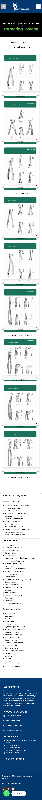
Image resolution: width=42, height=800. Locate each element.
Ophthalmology (11, 645)
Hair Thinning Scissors (13, 511)
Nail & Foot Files (11, 524)
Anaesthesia (10, 613)
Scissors (8, 658)
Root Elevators (10, 593)
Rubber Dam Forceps (13, 595)
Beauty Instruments (11, 501)
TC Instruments (11, 661)
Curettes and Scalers (13, 547)
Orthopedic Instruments (14, 650)
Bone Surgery (10, 619)
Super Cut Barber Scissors (15, 535)
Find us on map (12, 753)
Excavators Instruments (14, 561)
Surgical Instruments (11, 609)
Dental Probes (10, 553)
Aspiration (9, 616)
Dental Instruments (20, 23)
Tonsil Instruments (12, 664)
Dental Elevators (11, 550)
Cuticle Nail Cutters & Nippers (17, 505)
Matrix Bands (10, 577)
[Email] (4, 789)
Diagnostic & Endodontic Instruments (20, 558)
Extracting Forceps (20, 193)
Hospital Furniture (12, 632)
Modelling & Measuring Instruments (19, 579)
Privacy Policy (16, 783)
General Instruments (13, 624)
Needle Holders (11, 640)
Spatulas (8, 598)
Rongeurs (8, 590)
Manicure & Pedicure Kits (15, 516)
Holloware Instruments (14, 629)
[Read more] (20, 93)
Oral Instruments (12, 648)
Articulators (9, 545)
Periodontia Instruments (14, 587)
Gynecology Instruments (15, 627)
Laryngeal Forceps (12, 637)
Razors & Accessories (13, 532)
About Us (5, 783)
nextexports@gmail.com (16, 750)
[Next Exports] (21, 6)
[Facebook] (8, 789)
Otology (8, 653)
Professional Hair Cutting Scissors (18, 529)
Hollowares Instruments (14, 571)
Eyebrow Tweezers (12, 508)
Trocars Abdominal (12, 666)
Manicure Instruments (14, 519)
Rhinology (9, 656)
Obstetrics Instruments (14, 643)
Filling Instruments (12, 566)
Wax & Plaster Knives (13, 603)
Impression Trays (12, 574)
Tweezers (8, 600)
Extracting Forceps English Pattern (20, 335)
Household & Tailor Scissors (16, 513)
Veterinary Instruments (15, 730)
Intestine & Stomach (13, 635)
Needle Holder (10, 582)
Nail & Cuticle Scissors (14, 521)
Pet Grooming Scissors (14, 527)
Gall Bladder (9, 621)
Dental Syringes (11, 555)
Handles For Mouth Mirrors (15, 569)
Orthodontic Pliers (12, 585)
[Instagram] (13, 789)
